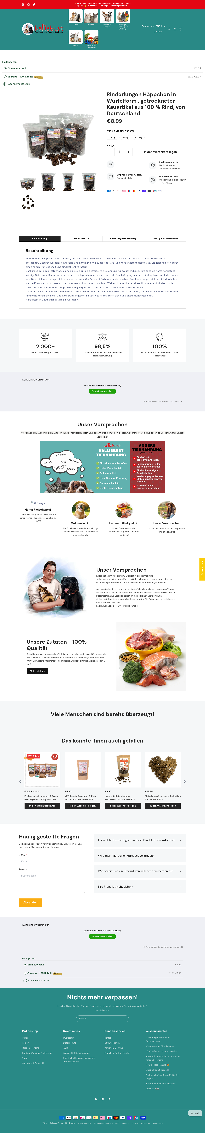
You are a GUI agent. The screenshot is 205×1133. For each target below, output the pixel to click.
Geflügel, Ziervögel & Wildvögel (37, 1053)
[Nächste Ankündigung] (134, 4)
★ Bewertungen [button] (202, 569)
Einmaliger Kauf (17, 68)
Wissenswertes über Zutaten (160, 1046)
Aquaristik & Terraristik (33, 1063)
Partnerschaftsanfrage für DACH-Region (162, 1077)
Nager (25, 1058)
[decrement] (110, 152)
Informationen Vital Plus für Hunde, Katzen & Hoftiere (163, 1058)
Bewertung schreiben (102, 391)
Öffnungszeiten (112, 1043)
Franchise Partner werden (117, 1053)
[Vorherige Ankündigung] (71, 4)
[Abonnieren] (125, 1018)
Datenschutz (69, 1043)
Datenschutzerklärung (103, 1123)
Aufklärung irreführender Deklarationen (158, 1039)
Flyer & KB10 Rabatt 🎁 (157, 1065)
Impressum (68, 1038)
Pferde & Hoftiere (30, 1048)
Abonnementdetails (19, 83)
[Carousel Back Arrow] (20, 781)
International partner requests (161, 1084)
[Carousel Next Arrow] (184, 781)
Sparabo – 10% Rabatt (25, 76)
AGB (65, 1048)
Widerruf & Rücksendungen (76, 1053)
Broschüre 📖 (152, 1089)
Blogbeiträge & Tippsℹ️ (157, 1070)
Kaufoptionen (9, 61)
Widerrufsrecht (84, 1123)
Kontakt (108, 1038)
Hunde (25, 1038)
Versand (125, 1123)
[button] (75, 17)
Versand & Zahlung (113, 1048)
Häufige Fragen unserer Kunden (161, 1051)
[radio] (5, 68)
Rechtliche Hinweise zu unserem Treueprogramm (79, 1060)
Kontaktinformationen (141, 1123)
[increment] (128, 152)
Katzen (25, 1043)
